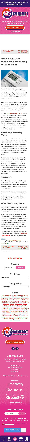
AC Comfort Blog (15, 258)
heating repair (16, 308)
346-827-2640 (15, 439)
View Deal (19, 4)
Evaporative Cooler (21, 305)
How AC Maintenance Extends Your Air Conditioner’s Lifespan (22, 51)
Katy (24, 315)
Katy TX (19, 240)
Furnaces (12, 307)
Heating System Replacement (17, 311)
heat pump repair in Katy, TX (14, 113)
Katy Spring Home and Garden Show (15, 316)
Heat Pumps (13, 314)
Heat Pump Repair (13, 240)
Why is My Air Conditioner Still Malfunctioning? (8, 51)
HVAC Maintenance (7, 315)
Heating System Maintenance (16, 309)
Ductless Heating (12, 305)
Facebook (13, 348)
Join (21, 413)
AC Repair (14, 295)
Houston (19, 314)
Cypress (12, 304)
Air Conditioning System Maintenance (15, 300)
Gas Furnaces (19, 307)
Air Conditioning (16, 296)
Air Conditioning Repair (14, 298)
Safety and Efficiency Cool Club (16, 318)
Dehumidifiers (18, 304)
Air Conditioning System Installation (17, 299)
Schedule (22, 233)
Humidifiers (24, 314)
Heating (6, 243)
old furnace (25, 317)
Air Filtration (23, 302)
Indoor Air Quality (17, 315)
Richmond (5, 318)
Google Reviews (17, 348)
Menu (3, 440)
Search (20, 267)
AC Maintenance (7, 295)
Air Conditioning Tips (14, 302)
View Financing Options (15, 402)
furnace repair (6, 307)
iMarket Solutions (9, 424)
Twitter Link (3, 239)
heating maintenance (7, 308)
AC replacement (21, 295)
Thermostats (16, 319)
